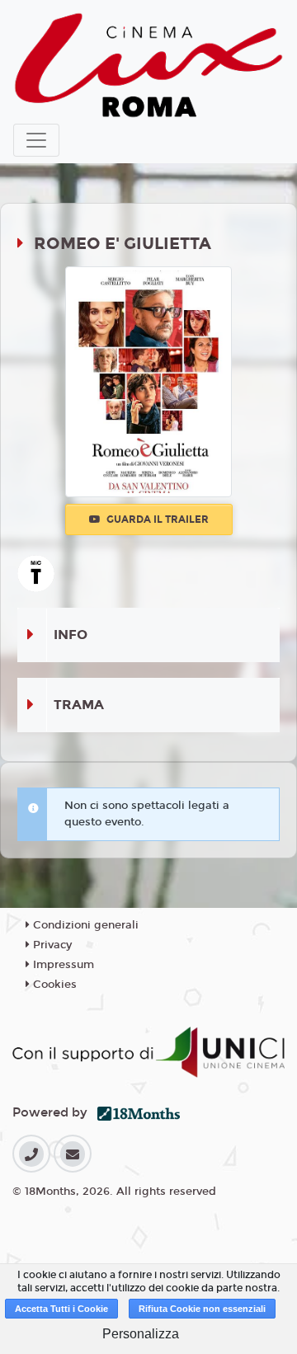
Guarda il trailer (156, 519)
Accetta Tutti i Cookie (61, 1309)
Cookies (53, 984)
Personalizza (140, 1334)
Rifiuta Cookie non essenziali (202, 1309)
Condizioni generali (84, 925)
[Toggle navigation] (36, 140)
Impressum (62, 964)
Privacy (51, 945)
